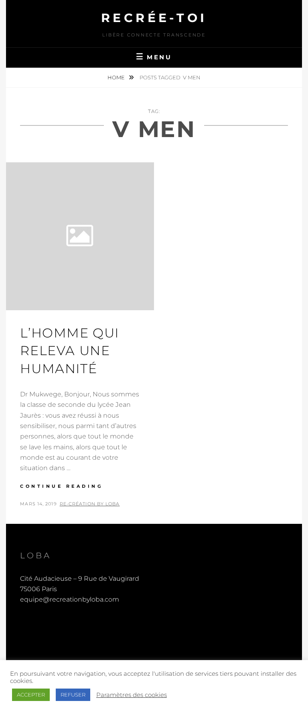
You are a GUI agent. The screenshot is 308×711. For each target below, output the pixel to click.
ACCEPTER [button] (31, 694)
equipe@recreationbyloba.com (69, 599)
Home (116, 77)
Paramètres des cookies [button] (131, 695)
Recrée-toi (154, 17)
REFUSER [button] (73, 694)
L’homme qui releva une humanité (69, 351)
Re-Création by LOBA (90, 504)
